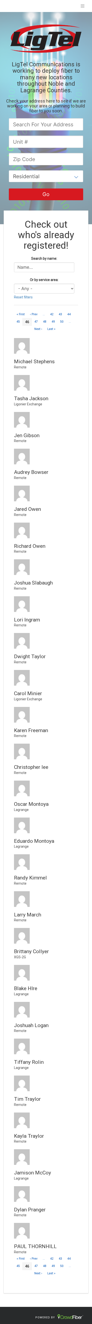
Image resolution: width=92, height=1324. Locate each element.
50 (62, 321)
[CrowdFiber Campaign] (46, 38)
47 (36, 321)
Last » (51, 329)
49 (53, 321)
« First (21, 314)
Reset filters (23, 297)
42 (51, 314)
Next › (38, 329)
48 (44, 321)
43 (60, 314)
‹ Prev (34, 314)
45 (18, 321)
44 (69, 314)
